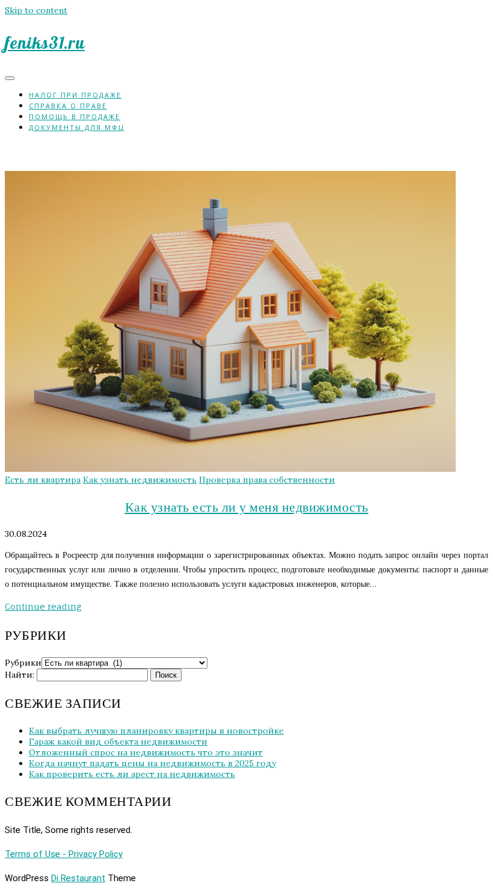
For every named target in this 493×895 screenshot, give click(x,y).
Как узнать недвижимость (140, 479)
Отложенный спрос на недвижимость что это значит (146, 752)
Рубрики (23, 662)
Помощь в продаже (74, 116)
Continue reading (43, 606)
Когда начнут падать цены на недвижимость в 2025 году (152, 763)
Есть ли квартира (43, 479)
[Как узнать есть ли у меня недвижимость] (230, 468)
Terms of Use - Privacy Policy (64, 854)
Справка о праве (68, 105)
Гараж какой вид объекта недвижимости (118, 741)
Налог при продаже (75, 94)
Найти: (19, 674)
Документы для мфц (76, 127)
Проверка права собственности (267, 479)
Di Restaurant (78, 878)
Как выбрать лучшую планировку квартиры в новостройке (156, 730)
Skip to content (36, 10)
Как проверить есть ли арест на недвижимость (132, 774)
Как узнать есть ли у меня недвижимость (247, 507)
